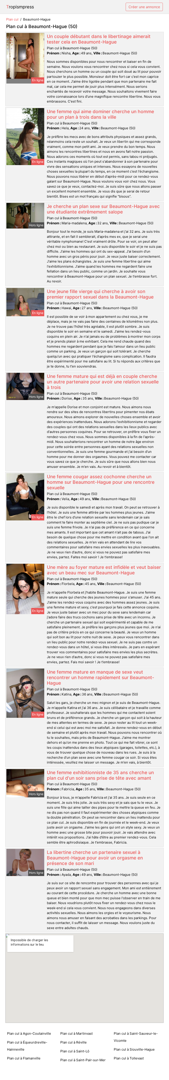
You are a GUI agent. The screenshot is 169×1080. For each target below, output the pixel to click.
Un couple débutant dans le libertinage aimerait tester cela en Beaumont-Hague (99, 39)
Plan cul (12, 19)
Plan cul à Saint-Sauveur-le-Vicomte (136, 1037)
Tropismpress (20, 7)
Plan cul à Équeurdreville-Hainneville (27, 1045)
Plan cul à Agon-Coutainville (29, 1033)
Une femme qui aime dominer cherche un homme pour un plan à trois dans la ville (100, 114)
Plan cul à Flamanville (23, 1058)
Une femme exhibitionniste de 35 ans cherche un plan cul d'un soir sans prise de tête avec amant (100, 775)
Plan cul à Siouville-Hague (134, 1049)
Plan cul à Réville (73, 1042)
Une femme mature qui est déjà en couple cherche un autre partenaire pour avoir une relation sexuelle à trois (103, 381)
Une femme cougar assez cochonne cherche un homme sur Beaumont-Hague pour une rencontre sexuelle (100, 482)
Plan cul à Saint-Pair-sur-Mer (83, 1060)
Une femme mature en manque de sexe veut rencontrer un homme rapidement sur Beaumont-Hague (100, 677)
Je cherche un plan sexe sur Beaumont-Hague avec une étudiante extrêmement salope (103, 209)
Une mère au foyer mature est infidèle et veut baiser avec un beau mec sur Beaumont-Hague (104, 569)
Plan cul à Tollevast (129, 1058)
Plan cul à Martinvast (76, 1033)
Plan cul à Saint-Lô (74, 1051)
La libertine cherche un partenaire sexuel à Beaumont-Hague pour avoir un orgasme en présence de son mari (95, 858)
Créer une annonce (144, 7)
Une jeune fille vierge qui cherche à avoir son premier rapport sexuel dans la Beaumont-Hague (100, 294)
